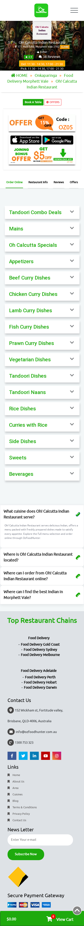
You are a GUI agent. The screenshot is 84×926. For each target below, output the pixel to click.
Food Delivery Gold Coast (40, 644)
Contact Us (19, 820)
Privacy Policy (21, 814)
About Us (18, 781)
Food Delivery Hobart (40, 682)
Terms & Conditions (24, 807)
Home (16, 775)
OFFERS (54, 102)
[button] (42, 212)
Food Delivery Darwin (40, 687)
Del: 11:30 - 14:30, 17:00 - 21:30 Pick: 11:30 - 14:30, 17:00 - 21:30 (42, 64)
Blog (15, 801)
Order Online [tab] (14, 182)
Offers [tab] (74, 182)
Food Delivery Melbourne (40, 655)
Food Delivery (39, 638)
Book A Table (33, 102)
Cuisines (17, 794)
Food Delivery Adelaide (39, 671)
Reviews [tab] (59, 182)
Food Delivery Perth (40, 677)
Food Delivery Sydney (40, 650)
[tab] (42, 212)
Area (15, 788)
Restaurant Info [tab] (38, 182)
